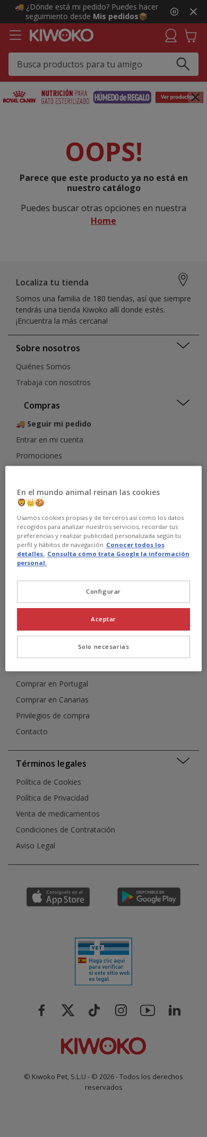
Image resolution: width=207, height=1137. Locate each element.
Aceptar (103, 619)
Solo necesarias (104, 646)
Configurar (103, 591)
